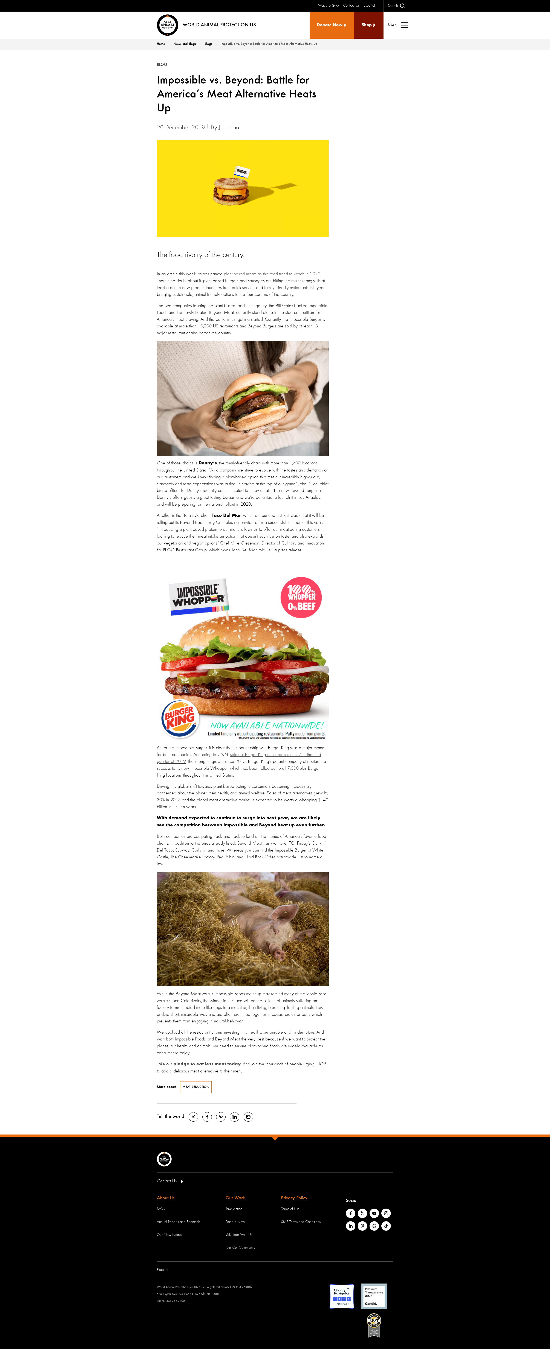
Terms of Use (290, 1209)
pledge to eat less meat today (207, 1064)
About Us (165, 1198)
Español (162, 1270)
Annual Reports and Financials (178, 1222)
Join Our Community (240, 1248)
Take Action (234, 1209)
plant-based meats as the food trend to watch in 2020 (272, 274)
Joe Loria (229, 128)
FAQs (161, 1209)
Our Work (235, 1198)
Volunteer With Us (239, 1235)
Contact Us (167, 1181)
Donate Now (235, 1222)
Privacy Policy (294, 1198)
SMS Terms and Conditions (301, 1222)
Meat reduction (195, 1087)
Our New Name (169, 1235)
